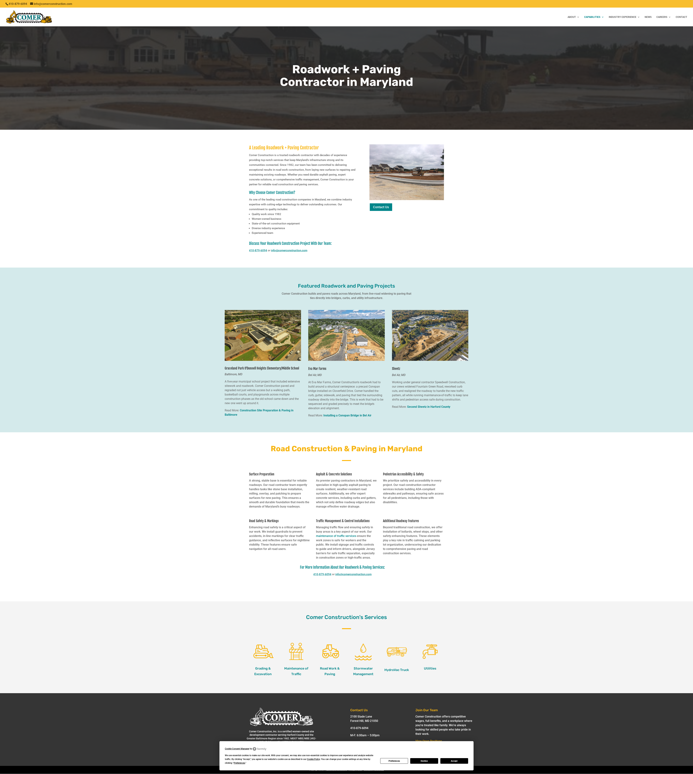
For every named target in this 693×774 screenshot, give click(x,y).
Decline (424, 761)
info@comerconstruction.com (289, 250)
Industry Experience (622, 17)
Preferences (394, 761)
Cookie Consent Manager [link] (237, 748)
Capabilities (592, 17)
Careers (661, 17)
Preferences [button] (239, 763)
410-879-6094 (258, 250)
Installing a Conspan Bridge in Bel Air (347, 415)
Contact (681, 17)
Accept (454, 761)
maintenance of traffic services (336, 536)
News (648, 17)
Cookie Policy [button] (313, 759)
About (572, 17)
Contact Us (381, 207)
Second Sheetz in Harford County (428, 406)
